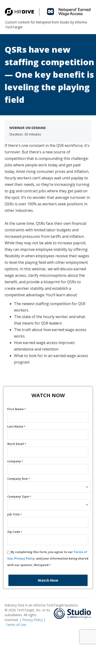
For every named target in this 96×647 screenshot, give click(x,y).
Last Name (16, 426)
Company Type (19, 497)
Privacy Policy (32, 620)
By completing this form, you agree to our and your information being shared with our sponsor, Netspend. (47, 558)
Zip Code (14, 532)
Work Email (16, 444)
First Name (16, 409)
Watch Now (48, 580)
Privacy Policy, (25, 558)
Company (15, 461)
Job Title (14, 514)
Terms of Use (16, 624)
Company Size (18, 479)
